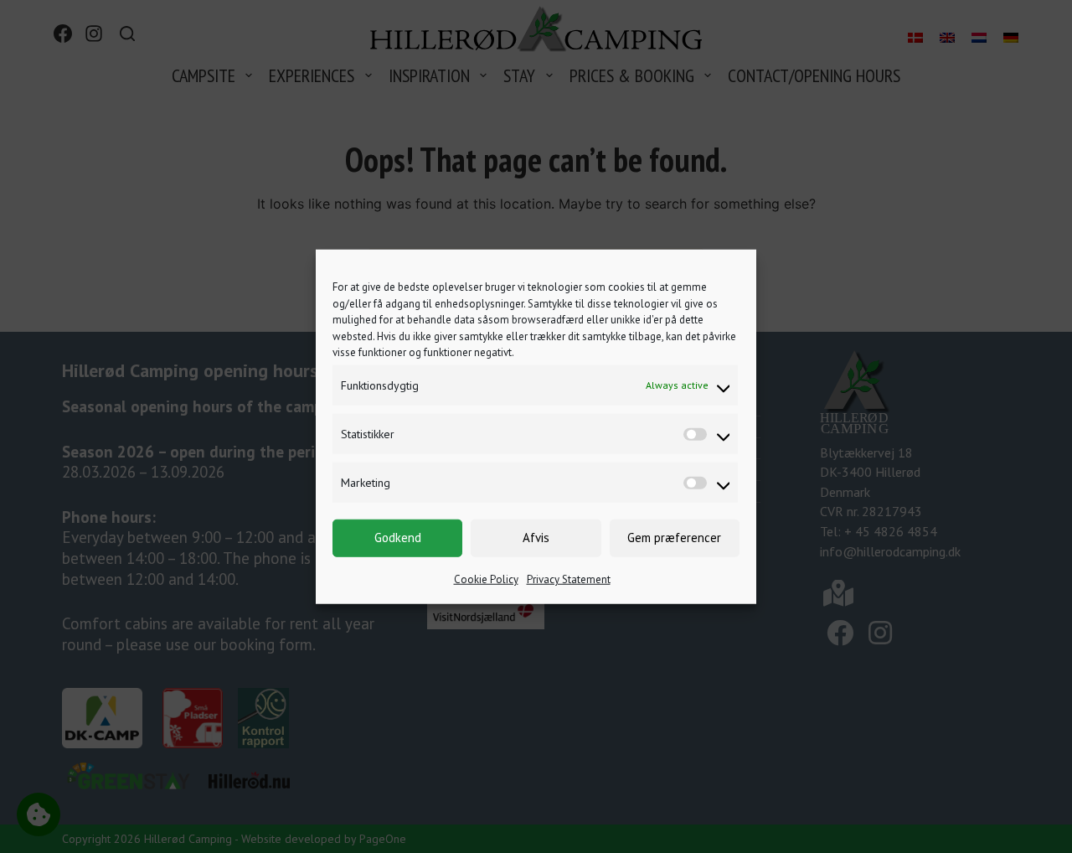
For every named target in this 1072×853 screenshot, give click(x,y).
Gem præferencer (674, 537)
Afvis (536, 537)
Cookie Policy (486, 578)
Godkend (397, 537)
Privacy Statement (569, 578)
